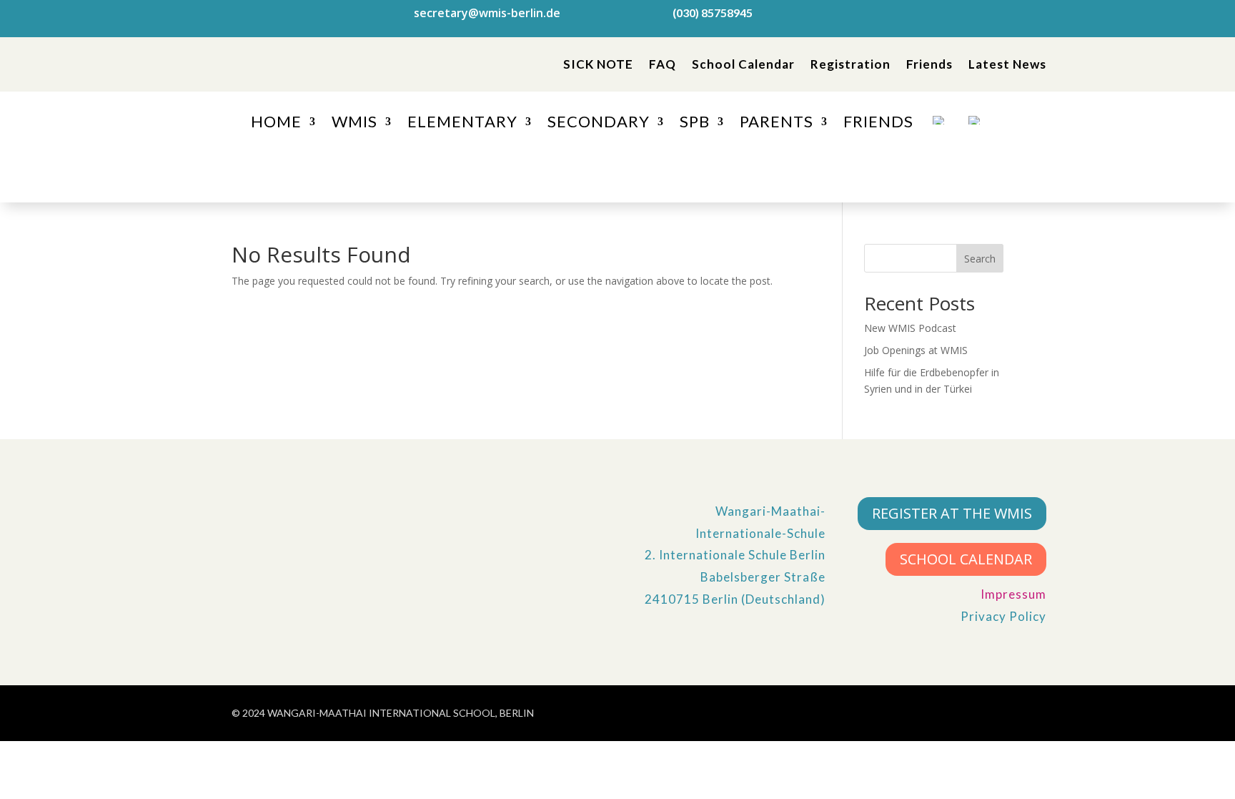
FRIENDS (878, 124)
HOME (276, 124)
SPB (695, 124)
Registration (850, 64)
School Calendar (743, 64)
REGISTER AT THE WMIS (952, 513)
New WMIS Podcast (910, 328)
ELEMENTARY (462, 124)
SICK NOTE (598, 64)
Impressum (1013, 594)
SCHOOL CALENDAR (966, 559)
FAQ (662, 64)
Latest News (1007, 64)
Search (980, 258)
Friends (929, 64)
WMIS (354, 124)
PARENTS (776, 124)
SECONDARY (598, 124)
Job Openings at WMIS (916, 350)
